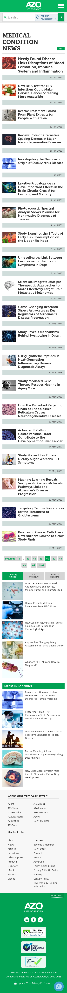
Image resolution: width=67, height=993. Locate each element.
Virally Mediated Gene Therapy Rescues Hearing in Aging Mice (39, 384)
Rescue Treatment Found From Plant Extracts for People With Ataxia (37, 114)
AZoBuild (13, 825)
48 (60, 558)
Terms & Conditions (44, 865)
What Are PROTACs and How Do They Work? (42, 663)
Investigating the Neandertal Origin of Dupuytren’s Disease (40, 161)
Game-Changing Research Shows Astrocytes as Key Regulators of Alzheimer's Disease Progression (38, 312)
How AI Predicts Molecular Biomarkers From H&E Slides (40, 604)
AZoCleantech (15, 816)
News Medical (41, 820)
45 (41, 558)
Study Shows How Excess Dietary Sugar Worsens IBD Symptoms (38, 458)
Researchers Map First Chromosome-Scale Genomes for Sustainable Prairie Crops (43, 715)
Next (41, 565)
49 (24, 565)
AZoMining (39, 803)
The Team (39, 840)
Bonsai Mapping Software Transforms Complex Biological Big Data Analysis (44, 754)
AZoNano (13, 808)
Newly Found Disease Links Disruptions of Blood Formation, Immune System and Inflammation (41, 65)
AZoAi (37, 816)
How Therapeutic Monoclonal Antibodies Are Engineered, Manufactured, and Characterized (43, 586)
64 (33, 565)
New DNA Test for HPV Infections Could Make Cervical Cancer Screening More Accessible (38, 91)
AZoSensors (40, 808)
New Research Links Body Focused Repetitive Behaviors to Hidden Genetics (43, 735)
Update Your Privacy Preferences (35, 983)
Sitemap (38, 874)
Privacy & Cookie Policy (46, 870)
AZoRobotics (14, 812)
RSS (61, 48)
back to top (56, 895)
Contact (38, 853)
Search (37, 857)
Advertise (39, 861)
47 (54, 558)
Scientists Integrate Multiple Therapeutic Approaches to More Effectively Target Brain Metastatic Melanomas (40, 287)
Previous (10, 558)
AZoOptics (13, 820)
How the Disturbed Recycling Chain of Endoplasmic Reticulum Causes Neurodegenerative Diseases (40, 410)
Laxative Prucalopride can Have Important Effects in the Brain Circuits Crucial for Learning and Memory (40, 188)
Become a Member (44, 844)
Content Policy (41, 878)
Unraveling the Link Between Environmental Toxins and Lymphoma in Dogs (40, 261)
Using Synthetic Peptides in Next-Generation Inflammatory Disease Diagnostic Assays (38, 361)
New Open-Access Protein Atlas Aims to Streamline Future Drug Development (42, 774)
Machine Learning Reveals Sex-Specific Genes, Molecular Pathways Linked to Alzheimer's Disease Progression (41, 487)
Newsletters (40, 848)
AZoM (11, 803)
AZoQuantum (41, 812)
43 (28, 558)
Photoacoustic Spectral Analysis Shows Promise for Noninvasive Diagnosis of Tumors (39, 213)
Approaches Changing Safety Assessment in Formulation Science (44, 644)
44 (34, 558)
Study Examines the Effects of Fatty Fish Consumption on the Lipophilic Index (40, 237)
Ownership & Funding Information (45, 884)
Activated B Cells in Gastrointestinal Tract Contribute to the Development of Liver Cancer (40, 435)
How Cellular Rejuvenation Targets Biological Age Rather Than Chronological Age (44, 626)
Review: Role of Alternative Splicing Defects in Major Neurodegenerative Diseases (39, 138)
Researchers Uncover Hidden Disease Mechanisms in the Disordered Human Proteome (41, 695)
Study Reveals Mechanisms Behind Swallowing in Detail (39, 333)
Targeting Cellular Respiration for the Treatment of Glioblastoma (41, 511)
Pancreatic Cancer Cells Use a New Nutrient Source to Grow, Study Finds (41, 535)
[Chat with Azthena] (59, 986)
